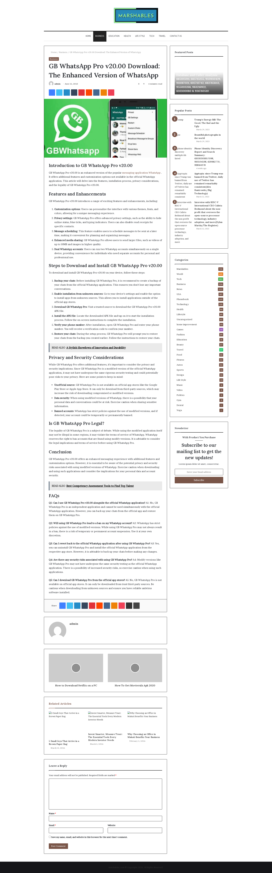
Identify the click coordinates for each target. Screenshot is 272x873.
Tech (151, 36)
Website (111, 825)
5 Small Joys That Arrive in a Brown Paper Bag (64, 742)
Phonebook (183, 299)
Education (114, 36)
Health (127, 36)
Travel (162, 36)
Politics (180, 395)
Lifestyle (181, 314)
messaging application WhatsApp (141, 172)
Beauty (180, 344)
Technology (183, 304)
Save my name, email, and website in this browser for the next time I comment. (89, 837)
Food (179, 354)
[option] (199, 77)
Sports (180, 370)
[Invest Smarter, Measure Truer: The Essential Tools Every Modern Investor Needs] (105, 721)
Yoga (179, 410)
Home (88, 36)
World (180, 274)
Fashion (181, 334)
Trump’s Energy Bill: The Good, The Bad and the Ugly (207, 123)
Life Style (140, 36)
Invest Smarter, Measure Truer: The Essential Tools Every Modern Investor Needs (105, 737)
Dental (180, 405)
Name (52, 813)
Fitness (180, 359)
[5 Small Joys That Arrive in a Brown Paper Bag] (66, 724)
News (179, 289)
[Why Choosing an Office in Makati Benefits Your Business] (145, 721)
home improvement (187, 324)
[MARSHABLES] (136, 15)
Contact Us (176, 36)
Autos (180, 365)
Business (99, 36)
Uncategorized (184, 319)
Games (180, 329)
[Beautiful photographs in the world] (183, 139)
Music (180, 385)
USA (179, 294)
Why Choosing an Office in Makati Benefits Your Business (144, 736)
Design (180, 375)
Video (180, 390)
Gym (179, 400)
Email (52, 825)
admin (57, 84)
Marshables (182, 269)
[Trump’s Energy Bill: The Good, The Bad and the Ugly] (183, 122)
